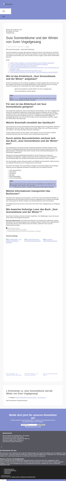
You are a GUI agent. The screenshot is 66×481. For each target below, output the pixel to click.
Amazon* (16, 98)
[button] (3, 17)
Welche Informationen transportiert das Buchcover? (25, 70)
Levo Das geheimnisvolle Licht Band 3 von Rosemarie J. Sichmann (24, 231)
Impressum (7, 473)
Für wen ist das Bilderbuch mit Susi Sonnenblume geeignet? (28, 64)
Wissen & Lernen (15, 228)
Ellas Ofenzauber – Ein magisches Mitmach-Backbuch (13, 374)
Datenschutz (7, 472)
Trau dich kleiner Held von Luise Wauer (17, 229)
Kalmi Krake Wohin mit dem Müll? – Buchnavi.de (31, 397)
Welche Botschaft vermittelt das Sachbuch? (23, 66)
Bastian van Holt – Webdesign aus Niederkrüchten (23, 477)
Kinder (8, 228)
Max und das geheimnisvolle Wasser (50, 374)
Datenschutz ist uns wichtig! (34, 426)
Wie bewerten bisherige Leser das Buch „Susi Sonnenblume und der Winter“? (33, 72)
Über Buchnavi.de (9, 469)
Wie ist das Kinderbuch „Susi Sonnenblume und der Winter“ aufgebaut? (31, 63)
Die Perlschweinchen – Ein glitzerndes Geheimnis (31, 374)
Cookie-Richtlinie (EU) (10, 470)
